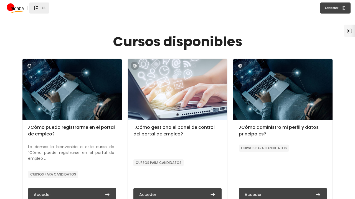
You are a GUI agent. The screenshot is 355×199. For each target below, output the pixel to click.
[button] (39, 8)
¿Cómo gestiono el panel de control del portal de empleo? (174, 130)
